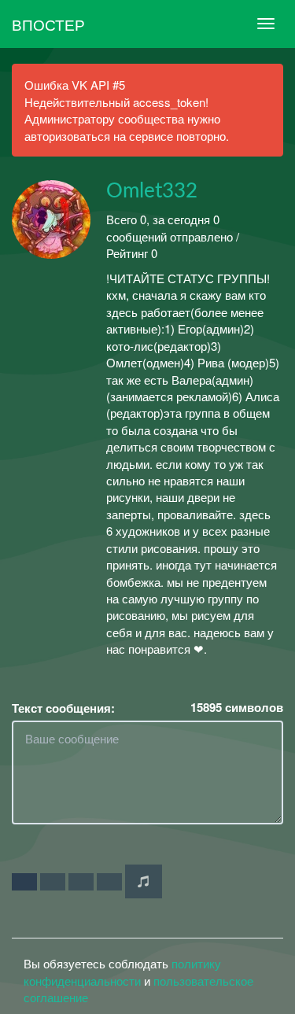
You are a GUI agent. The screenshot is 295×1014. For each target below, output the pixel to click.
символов (236, 707)
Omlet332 (151, 191)
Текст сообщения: (63, 708)
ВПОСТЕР (48, 24)
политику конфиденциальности (122, 971)
